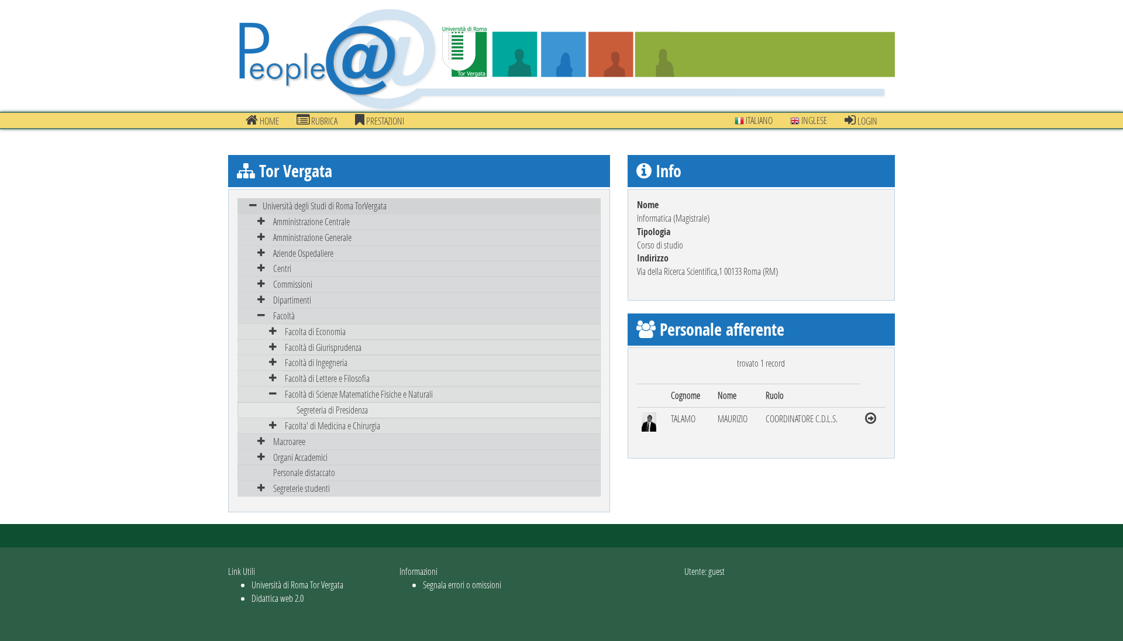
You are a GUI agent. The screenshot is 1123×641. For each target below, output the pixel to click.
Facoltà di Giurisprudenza (323, 347)
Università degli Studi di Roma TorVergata (325, 205)
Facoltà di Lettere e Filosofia (327, 378)
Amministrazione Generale (312, 237)
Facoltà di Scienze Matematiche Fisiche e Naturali (359, 394)
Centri (282, 268)
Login (866, 121)
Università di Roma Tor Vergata (297, 584)
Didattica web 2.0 (278, 598)
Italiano (758, 120)
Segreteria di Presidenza (332, 410)
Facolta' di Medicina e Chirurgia (332, 425)
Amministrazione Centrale (311, 221)
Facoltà (284, 315)
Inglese (813, 120)
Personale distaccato (304, 472)
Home (268, 121)
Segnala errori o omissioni (462, 584)
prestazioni (384, 121)
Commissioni (292, 284)
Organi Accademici (300, 457)
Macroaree (289, 441)
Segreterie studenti (301, 488)
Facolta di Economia (315, 331)
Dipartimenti (292, 300)
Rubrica (323, 121)
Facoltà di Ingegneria (316, 362)
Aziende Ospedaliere (303, 253)
